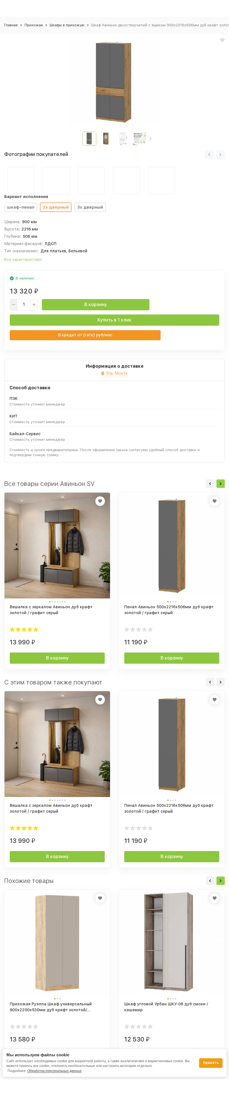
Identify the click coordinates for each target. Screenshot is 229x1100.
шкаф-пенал (20, 207)
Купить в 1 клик (114, 320)
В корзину (95, 304)
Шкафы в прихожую (67, 25)
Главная (11, 25)
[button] (150, 139)
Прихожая (34, 25)
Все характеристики (23, 259)
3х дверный (90, 207)
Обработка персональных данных (54, 1071)
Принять (211, 1063)
